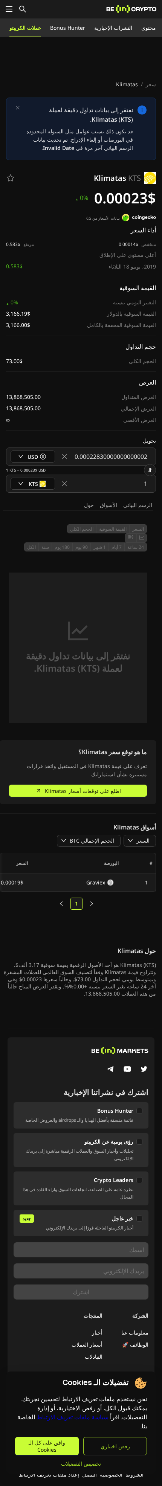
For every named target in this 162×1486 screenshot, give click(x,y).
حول (89, 505)
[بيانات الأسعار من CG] (139, 218)
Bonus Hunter (67, 27)
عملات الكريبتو (25, 27)
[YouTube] (127, 1069)
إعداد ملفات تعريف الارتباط (49, 1474)
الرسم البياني (137, 505)
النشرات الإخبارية (113, 27)
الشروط (134, 1474)
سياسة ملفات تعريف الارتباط (73, 1417)
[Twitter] (143, 1069)
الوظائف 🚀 (135, 1344)
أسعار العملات (87, 1344)
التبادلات (93, 1356)
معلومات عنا (134, 1332)
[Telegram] (110, 1069)
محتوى (148, 27)
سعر (151, 84)
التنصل (89, 1474)
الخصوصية (111, 1474)
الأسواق (108, 505)
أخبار (97, 1332)
